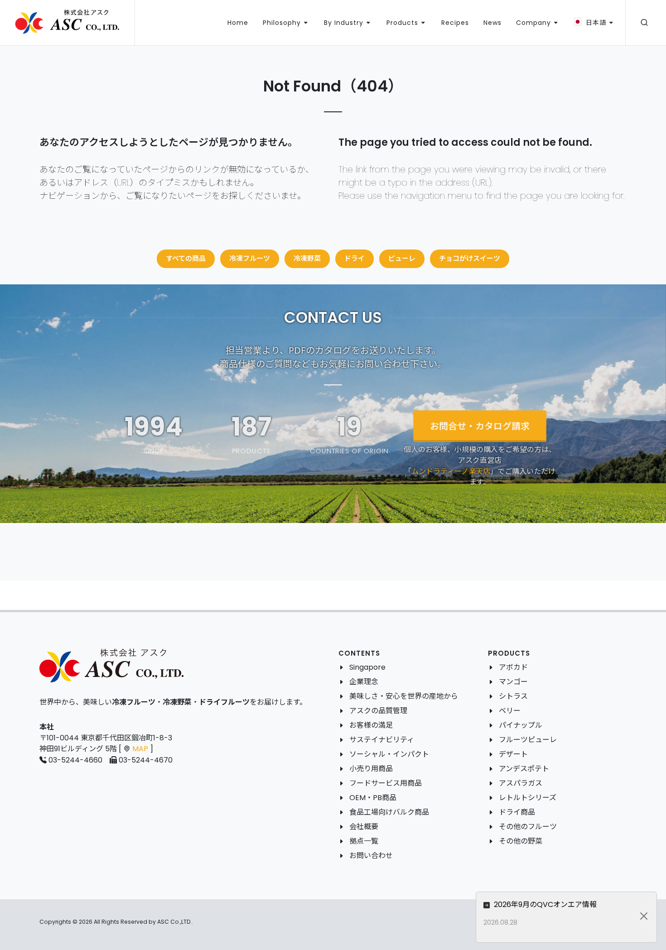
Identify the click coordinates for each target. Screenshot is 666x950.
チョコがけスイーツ (469, 258)
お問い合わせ (371, 855)
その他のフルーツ (528, 826)
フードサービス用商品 (385, 783)
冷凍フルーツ (249, 258)
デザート (513, 754)
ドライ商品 (517, 812)
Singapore (367, 667)
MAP (140, 749)
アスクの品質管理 (378, 710)
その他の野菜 (520, 841)
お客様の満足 (371, 725)
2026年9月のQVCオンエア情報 (544, 904)
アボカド (513, 667)
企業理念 (363, 682)
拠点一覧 (363, 841)
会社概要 (363, 826)
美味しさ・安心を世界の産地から (403, 696)
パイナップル (520, 725)
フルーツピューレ (528, 739)
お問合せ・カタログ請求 (480, 426)
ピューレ (401, 258)
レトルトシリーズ (527, 797)
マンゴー (513, 682)
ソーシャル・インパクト (389, 754)
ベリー (510, 710)
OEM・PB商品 (372, 797)
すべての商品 (186, 258)
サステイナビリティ (381, 739)
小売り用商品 (371, 768)
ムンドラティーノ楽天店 (450, 471)
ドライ (354, 258)
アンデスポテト (524, 768)
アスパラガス (520, 783)
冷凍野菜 (307, 258)
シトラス (513, 696)
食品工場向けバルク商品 (389, 812)
